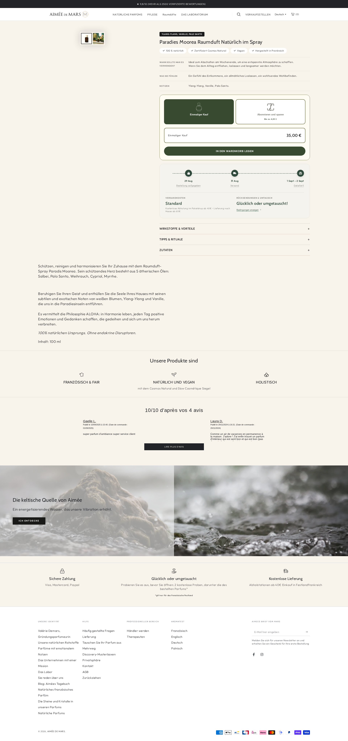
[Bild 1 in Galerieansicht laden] (86, 38)
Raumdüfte (169, 14)
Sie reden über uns (50, 678)
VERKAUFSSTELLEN (257, 14)
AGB (85, 672)
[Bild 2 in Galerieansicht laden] (98, 38)
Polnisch (177, 648)
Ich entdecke (29, 520)
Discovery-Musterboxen (99, 654)
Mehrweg (89, 648)
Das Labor (45, 672)
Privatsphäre (91, 660)
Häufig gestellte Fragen (98, 631)
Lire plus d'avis (174, 447)
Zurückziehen (91, 678)
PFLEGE (152, 14)
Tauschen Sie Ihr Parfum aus (101, 642)
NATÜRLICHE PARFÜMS (127, 14)
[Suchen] (238, 14)
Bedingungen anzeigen (248, 209)
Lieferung (89, 637)
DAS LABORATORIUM (194, 14)
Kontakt (87, 666)
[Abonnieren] (308, 632)
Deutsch (177, 642)
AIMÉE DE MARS (56, 731)
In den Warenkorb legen (235, 151)
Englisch (177, 637)
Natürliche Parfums (51, 713)
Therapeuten (136, 637)
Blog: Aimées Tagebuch (54, 683)
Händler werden (138, 631)
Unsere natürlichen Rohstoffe (58, 642)
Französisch (179, 631)
